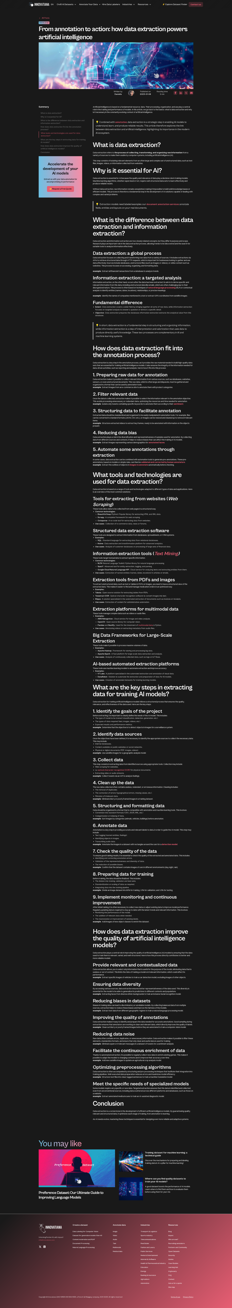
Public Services (146, 1251)
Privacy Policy (188, 1297)
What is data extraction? (51, 113)
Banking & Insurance (148, 1275)
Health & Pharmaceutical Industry (153, 1263)
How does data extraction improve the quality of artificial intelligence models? (61, 147)
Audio (115, 1239)
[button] (49, 4)
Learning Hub (173, 1267)
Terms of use (175, 1297)
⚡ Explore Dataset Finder (174, 4)
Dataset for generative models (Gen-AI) (87, 1235)
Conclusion (45, 152)
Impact (170, 1235)
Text (114, 1243)
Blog (170, 1232)
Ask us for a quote (175, 1283)
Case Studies (173, 1263)
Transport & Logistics (149, 1232)
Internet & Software (148, 1259)
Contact (171, 1279)
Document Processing (81, 1243)
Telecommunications (148, 1239)
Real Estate (145, 1243)
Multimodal (117, 1247)
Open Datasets (174, 1251)
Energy (143, 1271)
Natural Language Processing (84, 1247)
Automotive (145, 1283)
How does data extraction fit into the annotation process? (61, 128)
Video (115, 1235)
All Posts (45, 18)
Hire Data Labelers (111, 4)
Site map (171, 1287)
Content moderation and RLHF (84, 1239)
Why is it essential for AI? (51, 117)
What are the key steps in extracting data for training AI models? (63, 140)
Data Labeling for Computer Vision (85, 1232)
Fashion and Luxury (148, 1247)
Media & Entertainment (149, 1255)
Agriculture (145, 1279)
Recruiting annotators (176, 1243)
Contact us (196, 4)
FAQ (170, 1275)
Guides (171, 1259)
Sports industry (146, 1235)
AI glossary (172, 1271)
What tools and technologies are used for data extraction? (60, 134)
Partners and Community (177, 1247)
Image (115, 1232)
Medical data (117, 1251)
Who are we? (173, 1239)
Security (171, 1255)
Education (144, 1267)
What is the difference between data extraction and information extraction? (62, 121)
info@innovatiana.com (47, 1240)
